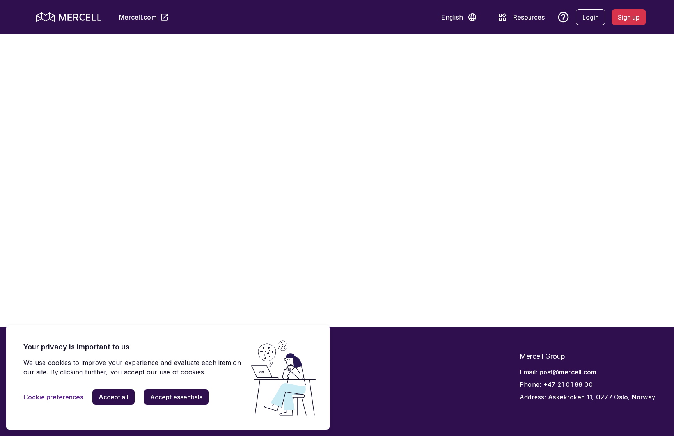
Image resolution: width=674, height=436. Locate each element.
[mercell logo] (69, 17)
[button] (472, 17)
